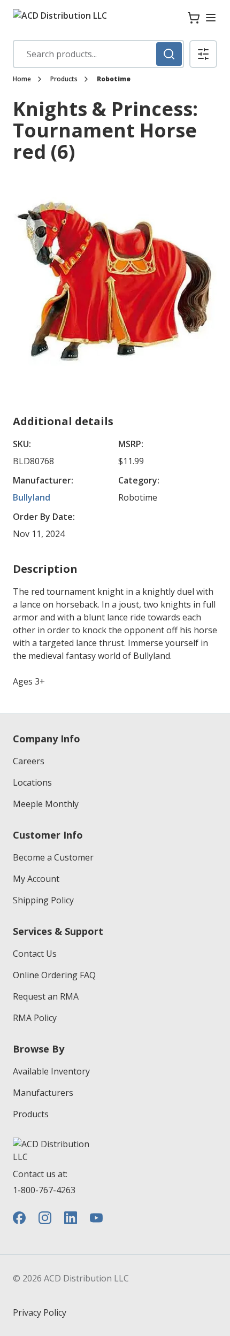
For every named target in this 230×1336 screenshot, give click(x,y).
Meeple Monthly (46, 804)
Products (64, 79)
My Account (36, 879)
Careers (28, 761)
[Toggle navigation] (210, 17)
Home (22, 79)
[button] (203, 54)
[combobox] (98, 54)
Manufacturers (43, 1093)
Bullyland (31, 497)
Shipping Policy (43, 900)
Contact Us (35, 953)
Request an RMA (46, 996)
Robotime (114, 79)
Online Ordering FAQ (54, 975)
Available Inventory (51, 1071)
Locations (32, 782)
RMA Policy (35, 1018)
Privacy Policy (39, 1312)
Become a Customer (53, 857)
